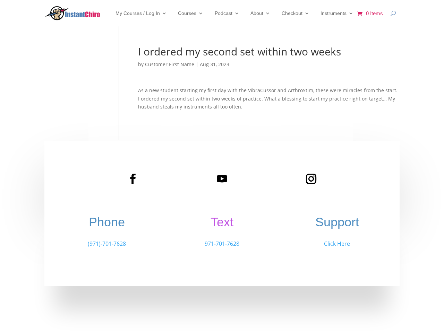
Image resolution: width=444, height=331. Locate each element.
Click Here (337, 243)
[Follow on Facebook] (132, 178)
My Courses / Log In (138, 13)
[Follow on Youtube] (222, 178)
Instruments (334, 13)
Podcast (223, 13)
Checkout (292, 13)
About (256, 13)
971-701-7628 (222, 243)
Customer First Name (169, 64)
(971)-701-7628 (107, 243)
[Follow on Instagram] (311, 178)
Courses (187, 13)
